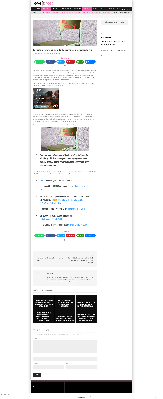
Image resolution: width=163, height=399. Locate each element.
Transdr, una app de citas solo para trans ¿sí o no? (50, 258)
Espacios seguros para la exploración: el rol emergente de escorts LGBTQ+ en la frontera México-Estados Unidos (78, 12)
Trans (118, 9)
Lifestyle (86, 9)
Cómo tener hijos (66, 9)
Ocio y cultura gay (99, 9)
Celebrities (77, 9)
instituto (48, 246)
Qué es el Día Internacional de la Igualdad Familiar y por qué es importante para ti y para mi (80, 259)
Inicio (38, 9)
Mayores (111, 9)
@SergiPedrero (56, 203)
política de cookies (103, 396)
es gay (35, 246)
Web (67, 363)
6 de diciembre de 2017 (75, 208)
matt (53, 246)
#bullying (61, 199)
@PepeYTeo (44, 203)
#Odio (80, 199)
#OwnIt (42, 180)
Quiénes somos (124, 12)
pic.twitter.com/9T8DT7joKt (50, 219)
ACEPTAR (81, 397)
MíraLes (116, 12)
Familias (54, 9)
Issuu (110, 50)
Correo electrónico (37, 363)
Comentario (36, 338)
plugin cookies (158, 397)
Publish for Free (121, 50)
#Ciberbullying (71, 199)
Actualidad (46, 9)
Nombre (35, 356)
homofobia (42, 246)
